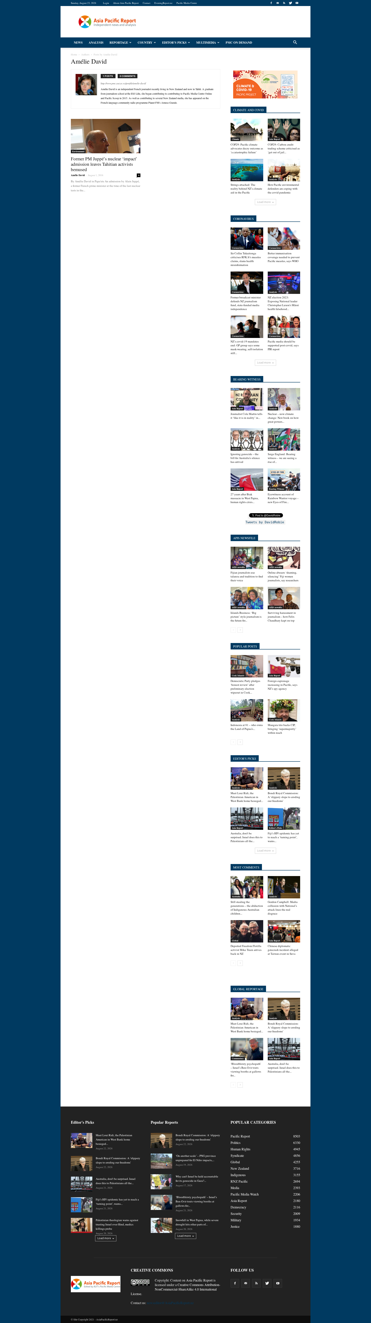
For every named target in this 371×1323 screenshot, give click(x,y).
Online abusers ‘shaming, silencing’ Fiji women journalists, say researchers (283, 576)
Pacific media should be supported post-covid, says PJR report (283, 345)
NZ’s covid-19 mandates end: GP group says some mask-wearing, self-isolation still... (247, 347)
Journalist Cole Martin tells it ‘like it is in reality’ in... (246, 416)
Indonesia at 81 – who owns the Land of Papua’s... (247, 727)
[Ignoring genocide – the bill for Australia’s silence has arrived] (247, 439)
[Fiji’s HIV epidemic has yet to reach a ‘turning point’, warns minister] (284, 818)
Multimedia (206, 42)
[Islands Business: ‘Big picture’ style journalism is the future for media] (247, 598)
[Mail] (277, 3)
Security (236, 1213)
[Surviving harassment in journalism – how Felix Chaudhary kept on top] (284, 598)
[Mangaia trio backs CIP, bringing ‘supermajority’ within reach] (284, 710)
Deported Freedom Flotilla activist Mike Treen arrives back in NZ (246, 950)
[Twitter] (290, 3)
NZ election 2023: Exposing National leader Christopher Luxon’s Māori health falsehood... (283, 303)
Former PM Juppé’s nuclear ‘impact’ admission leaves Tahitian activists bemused (104, 164)
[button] (295, 42)
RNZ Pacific (239, 1181)
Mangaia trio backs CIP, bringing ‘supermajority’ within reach (282, 729)
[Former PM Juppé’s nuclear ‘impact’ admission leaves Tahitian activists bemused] (105, 136)
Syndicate (237, 1155)
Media (235, 1187)
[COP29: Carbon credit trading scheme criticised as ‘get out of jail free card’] (284, 130)
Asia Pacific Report (199, 1280)
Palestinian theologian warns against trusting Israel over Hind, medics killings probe (117, 1224)
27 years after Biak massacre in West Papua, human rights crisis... (244, 498)
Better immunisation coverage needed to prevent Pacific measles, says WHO (284, 257)
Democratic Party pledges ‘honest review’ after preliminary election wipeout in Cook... (245, 686)
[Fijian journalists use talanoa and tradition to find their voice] (247, 558)
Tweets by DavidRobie (264, 522)
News (78, 42)
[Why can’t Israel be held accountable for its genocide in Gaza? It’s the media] (161, 1181)
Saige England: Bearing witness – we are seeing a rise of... (282, 458)
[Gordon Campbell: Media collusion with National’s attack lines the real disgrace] (284, 887)
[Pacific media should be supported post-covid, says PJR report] (284, 327)
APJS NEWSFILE (244, 538)
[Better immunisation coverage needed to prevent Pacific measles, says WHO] (284, 238)
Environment (78, 151)
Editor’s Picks (174, 42)
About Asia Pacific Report (126, 3)
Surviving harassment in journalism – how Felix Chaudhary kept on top (282, 616)
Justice (235, 1226)
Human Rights (240, 1149)
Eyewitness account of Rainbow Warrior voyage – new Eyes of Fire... (283, 498)
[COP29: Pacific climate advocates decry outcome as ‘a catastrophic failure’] (247, 130)
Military (236, 1220)
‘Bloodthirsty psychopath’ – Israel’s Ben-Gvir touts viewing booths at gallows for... (246, 1069)
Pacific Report (240, 1136)
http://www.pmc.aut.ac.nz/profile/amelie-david (123, 83)
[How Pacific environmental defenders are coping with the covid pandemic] (284, 170)
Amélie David (78, 175)
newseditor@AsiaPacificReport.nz (170, 1302)
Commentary (238, 1058)
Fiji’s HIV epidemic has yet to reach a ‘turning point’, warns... (283, 837)
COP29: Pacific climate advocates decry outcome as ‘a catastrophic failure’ (247, 148)
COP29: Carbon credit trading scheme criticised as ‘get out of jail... (284, 148)
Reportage (118, 42)
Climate (235, 139)
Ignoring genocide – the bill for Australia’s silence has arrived (245, 458)
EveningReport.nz (163, 3)
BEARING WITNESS (247, 379)
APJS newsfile (238, 567)
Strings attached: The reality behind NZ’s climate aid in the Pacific (246, 188)
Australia (236, 896)
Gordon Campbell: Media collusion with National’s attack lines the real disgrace (283, 907)
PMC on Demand (239, 42)
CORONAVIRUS (243, 219)
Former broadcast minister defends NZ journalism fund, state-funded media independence (246, 303)
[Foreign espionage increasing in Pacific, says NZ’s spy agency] (284, 666)
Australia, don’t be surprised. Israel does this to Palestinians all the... (247, 837)
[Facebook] (271, 3)
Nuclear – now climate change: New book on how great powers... (283, 418)
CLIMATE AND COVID (248, 110)
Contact (146, 3)
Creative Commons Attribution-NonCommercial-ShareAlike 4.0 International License (175, 1289)
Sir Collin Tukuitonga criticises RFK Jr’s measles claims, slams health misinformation (246, 259)
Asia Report (274, 139)
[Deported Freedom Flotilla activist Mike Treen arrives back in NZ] (247, 931)
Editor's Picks (275, 827)
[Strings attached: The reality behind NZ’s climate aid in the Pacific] (247, 170)
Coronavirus (237, 247)
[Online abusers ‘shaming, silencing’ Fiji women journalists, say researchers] (284, 558)
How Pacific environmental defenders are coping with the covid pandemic (283, 188)
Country (145, 42)
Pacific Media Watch (245, 1194)
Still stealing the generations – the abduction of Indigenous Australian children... (247, 907)
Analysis (96, 42)
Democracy (238, 1207)
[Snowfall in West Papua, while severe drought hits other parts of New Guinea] (161, 1225)
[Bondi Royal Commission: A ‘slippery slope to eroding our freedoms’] (284, 778)
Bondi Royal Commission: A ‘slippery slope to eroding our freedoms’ (284, 797)
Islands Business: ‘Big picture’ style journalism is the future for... (246, 616)
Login (106, 3)
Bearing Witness (276, 488)
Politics (235, 1142)
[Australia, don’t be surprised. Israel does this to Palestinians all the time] (247, 818)
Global (235, 940)
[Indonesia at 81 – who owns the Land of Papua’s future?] (247, 710)
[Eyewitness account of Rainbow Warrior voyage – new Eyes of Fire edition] (284, 479)
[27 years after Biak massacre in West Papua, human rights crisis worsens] (247, 479)
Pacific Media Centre (186, 3)
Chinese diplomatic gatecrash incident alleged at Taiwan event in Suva (283, 950)
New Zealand (240, 1168)
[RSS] (284, 3)
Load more (264, 202)
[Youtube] (297, 3)
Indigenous (238, 1175)
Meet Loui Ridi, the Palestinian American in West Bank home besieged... (247, 797)
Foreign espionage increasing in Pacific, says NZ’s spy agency (282, 685)
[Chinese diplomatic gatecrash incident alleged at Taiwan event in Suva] (284, 931)
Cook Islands (238, 675)
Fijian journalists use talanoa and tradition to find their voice (247, 576)
